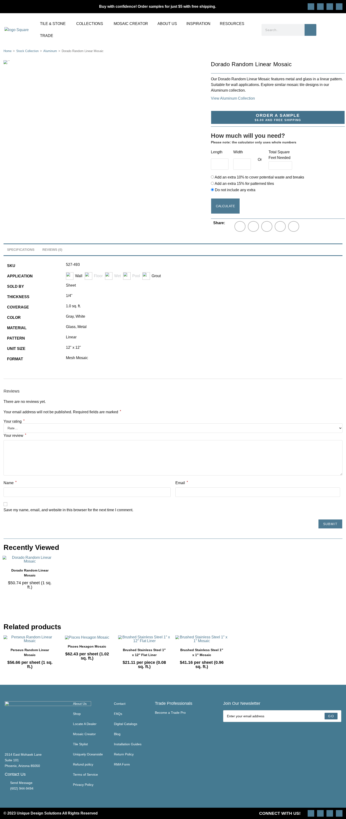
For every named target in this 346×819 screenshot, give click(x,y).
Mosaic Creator (84, 734)
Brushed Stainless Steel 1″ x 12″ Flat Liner (144, 652)
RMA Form (122, 764)
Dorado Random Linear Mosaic (29, 572)
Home (8, 51)
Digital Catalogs (125, 724)
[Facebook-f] (329, 6)
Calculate (225, 206)
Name (10, 482)
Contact (119, 703)
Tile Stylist (80, 744)
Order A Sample (278, 117)
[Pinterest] (320, 6)
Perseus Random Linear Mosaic (30, 652)
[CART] (339, 30)
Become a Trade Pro (170, 712)
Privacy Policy (83, 785)
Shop (77, 714)
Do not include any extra (234, 190)
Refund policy (83, 764)
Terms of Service (85, 774)
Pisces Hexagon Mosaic (87, 646)
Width (238, 152)
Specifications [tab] (20, 249)
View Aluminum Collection (233, 98)
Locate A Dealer (85, 724)
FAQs (118, 714)
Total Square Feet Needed (279, 155)
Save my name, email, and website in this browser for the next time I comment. (68, 510)
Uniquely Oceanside (88, 754)
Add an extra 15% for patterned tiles (244, 184)
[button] (239, 226)
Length (216, 152)
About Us (80, 703)
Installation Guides (127, 744)
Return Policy (124, 754)
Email (181, 482)
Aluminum (50, 51)
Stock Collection (27, 51)
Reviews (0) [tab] (52, 249)
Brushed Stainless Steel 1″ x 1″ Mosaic (201, 652)
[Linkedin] (339, 6)
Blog (117, 734)
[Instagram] (311, 6)
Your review (15, 435)
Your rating (14, 421)
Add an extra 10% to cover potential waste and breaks (259, 177)
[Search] (310, 30)
